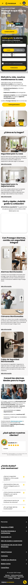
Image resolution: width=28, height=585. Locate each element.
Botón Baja (21, 577)
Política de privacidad (17, 575)
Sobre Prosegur (6, 552)
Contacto (4, 556)
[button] (24, 4)
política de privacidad (17, 63)
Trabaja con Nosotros (8, 560)
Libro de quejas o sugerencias (11, 541)
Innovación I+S (6, 537)
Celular (8, 50)
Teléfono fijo (19, 50)
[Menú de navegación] (2, 3)
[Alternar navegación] (20, 4)
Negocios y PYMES (7, 527)
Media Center (6, 564)
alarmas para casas (16, 421)
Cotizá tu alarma (9, 31)
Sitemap (7, 575)
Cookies (10, 578)
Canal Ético (5, 568)
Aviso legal (17, 578)
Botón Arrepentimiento (10, 577)
